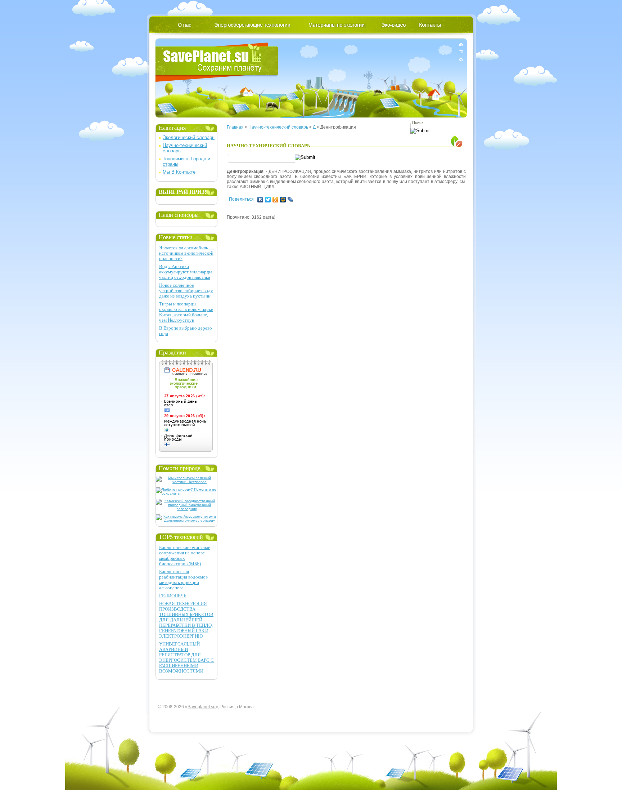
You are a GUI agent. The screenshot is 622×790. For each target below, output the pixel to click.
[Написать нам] (461, 52)
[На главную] (461, 46)
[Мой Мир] (283, 199)
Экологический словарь (189, 137)
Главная (235, 127)
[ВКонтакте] (260, 199)
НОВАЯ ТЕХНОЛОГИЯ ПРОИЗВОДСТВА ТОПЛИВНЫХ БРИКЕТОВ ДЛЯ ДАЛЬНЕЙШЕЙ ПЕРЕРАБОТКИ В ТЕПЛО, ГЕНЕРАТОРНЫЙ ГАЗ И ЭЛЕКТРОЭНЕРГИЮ (186, 620)
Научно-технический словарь (278, 127)
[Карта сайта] (461, 58)
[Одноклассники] (275, 199)
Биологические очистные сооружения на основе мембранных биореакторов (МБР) (184, 555)
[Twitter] (268, 199)
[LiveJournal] (290, 199)
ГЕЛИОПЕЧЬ (172, 595)
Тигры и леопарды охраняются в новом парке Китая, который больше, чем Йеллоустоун (186, 312)
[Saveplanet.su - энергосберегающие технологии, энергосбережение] (217, 62)
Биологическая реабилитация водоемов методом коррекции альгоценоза (183, 579)
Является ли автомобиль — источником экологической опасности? (186, 253)
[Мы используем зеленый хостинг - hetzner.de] (186, 482)
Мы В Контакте (179, 172)
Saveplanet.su (202, 706)
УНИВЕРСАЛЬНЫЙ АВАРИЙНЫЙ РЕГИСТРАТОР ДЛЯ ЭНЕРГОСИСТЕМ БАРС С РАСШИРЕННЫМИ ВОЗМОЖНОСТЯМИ (186, 657)
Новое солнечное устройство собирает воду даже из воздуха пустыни (186, 290)
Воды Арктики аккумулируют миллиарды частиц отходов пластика (185, 272)
